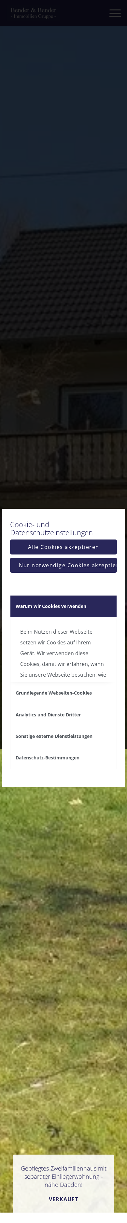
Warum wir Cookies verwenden (51, 606)
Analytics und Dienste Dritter (48, 715)
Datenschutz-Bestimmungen (47, 758)
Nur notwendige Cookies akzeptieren (68, 565)
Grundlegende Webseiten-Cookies (54, 693)
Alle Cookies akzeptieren (63, 547)
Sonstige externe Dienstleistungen (54, 736)
